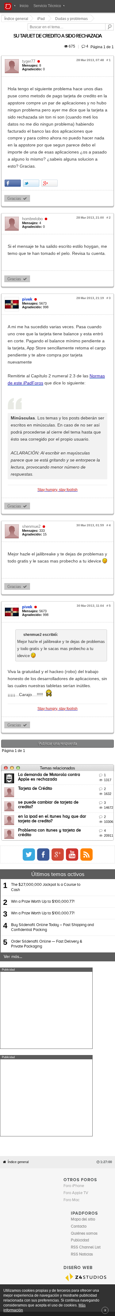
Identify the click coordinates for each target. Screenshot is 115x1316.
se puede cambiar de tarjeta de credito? (57, 655)
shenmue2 (32, 414)
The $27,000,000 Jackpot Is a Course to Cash (45, 739)
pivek (28, 243)
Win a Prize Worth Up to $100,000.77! (43, 754)
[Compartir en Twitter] (32, 134)
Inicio (24, 6)
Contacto (75, 1082)
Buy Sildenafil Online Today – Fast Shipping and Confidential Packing (52, 779)
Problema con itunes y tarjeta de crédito (57, 683)
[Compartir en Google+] (50, 134)
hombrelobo (33, 170)
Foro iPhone (73, 951)
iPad (42, 19)
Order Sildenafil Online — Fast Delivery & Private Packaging (46, 796)
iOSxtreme (80, 1063)
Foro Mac (71, 965)
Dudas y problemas (72, 19)
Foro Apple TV (75, 958)
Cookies (60, 1082)
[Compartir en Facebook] (14, 134)
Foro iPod (79, 1071)
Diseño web (45, 1087)
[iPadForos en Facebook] (100, 707)
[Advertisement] (46, 862)
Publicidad (92, 1082)
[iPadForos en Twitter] (85, 707)
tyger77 (29, 54)
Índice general (18, 927)
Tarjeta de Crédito (36, 641)
